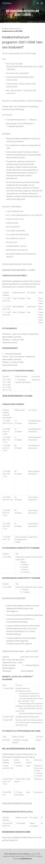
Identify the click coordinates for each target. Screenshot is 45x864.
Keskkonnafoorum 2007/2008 (12, 31)
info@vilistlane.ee (26, 859)
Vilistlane (6, 3)
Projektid (5, 28)
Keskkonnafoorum (15, 28)
